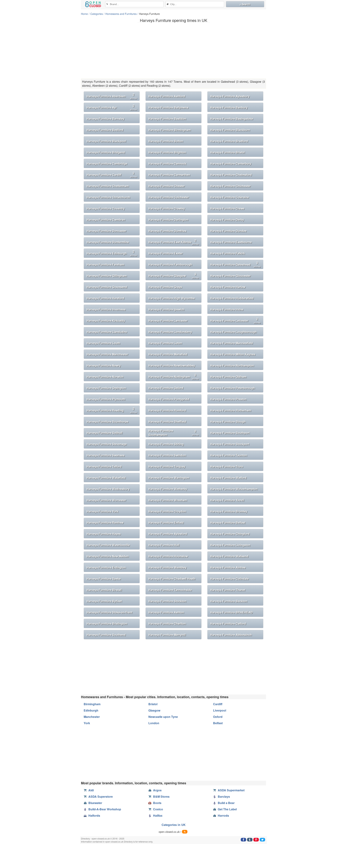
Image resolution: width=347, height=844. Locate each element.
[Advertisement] (173, 50)
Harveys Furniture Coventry (106, 208)
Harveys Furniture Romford (167, 410)
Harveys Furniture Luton (165, 343)
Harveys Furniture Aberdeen (112, 96)
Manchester (92, 717)
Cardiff (217, 704)
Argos (157, 790)
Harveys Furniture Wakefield (106, 478)
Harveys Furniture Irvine (226, 309)
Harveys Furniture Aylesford (167, 534)
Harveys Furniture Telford (104, 466)
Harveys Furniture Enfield (166, 522)
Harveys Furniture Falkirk (227, 253)
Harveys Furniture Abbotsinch (231, 635)
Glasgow (154, 710)
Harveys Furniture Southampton (173, 433)
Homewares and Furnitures (121, 14)
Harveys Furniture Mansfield (167, 354)
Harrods (223, 815)
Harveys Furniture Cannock (167, 163)
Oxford (217, 717)
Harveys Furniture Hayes (104, 534)
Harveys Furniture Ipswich (166, 309)
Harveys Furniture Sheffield (167, 421)
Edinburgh (91, 710)
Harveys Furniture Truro (226, 466)
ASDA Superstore (100, 796)
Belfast (218, 723)
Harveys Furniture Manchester (107, 354)
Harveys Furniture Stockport (229, 444)
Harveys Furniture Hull (163, 545)
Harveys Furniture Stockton (167, 601)
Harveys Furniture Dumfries (167, 231)
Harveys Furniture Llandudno (107, 332)
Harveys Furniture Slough (228, 421)
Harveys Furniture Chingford (230, 534)
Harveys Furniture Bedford (105, 130)
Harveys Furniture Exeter (165, 253)
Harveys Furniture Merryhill (167, 635)
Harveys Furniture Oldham (228, 377)
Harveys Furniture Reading (112, 410)
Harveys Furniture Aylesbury (230, 96)
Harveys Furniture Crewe (227, 208)
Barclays (224, 796)
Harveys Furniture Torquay (166, 466)
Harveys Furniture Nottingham (173, 376)
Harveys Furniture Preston (228, 399)
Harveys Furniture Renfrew (105, 522)
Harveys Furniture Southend (106, 635)
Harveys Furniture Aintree (228, 567)
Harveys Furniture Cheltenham (108, 186)
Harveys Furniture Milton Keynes (232, 354)
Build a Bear (226, 803)
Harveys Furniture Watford (228, 478)
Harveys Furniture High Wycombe (171, 298)
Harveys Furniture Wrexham (167, 500)
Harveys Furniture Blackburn (230, 130)
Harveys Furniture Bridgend (106, 152)
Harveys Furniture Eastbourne (231, 242)
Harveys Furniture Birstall (104, 590)
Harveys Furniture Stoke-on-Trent (109, 612)
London (153, 723)
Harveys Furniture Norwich (105, 377)
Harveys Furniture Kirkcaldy (106, 320)
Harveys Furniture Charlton (167, 623)
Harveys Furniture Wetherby (167, 489)
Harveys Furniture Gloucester (230, 276)
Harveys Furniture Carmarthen (169, 175)
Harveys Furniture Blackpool (106, 141)
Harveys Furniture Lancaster (168, 320)
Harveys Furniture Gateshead (235, 264)
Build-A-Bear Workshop (104, 809)
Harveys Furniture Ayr (112, 107)
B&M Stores (161, 796)
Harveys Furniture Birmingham (169, 130)
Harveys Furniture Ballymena (168, 107)
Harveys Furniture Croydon (167, 511)
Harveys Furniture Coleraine (229, 197)
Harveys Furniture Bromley (228, 511)
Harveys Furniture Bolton (165, 141)
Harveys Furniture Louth (103, 343)
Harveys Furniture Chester (166, 186)
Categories (96, 14)
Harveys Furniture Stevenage (107, 444)
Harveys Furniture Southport (230, 433)
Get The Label (227, 809)
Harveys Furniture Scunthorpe (107, 421)
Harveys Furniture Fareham (105, 264)
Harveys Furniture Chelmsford (231, 175)
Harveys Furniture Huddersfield (232, 298)
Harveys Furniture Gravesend (107, 287)
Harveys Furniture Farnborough (170, 264)
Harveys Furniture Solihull (104, 433)
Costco (158, 809)
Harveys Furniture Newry (104, 365)
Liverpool (219, 710)
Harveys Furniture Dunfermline (108, 242)
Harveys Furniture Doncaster (106, 231)
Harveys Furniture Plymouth (106, 399)
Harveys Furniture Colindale (229, 579)
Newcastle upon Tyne (163, 717)
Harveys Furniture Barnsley (105, 119)
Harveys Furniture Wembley (167, 567)
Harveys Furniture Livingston (230, 545)
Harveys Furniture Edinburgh (112, 253)
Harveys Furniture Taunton (228, 455)
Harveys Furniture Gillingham (107, 276)
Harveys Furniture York (102, 511)
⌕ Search (245, 4)
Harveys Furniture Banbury (229, 107)
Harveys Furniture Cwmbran (106, 220)
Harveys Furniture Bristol (227, 152)
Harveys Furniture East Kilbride (173, 242)
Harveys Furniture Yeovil (227, 500)
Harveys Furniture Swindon (167, 455)
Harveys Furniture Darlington (168, 220)
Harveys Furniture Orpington (106, 388)
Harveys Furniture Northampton (232, 365)
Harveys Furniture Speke (104, 579)
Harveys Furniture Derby (227, 220)
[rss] (184, 832)
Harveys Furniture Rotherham (230, 410)
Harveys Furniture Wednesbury (108, 489)
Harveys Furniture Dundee (228, 231)
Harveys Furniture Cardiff (112, 174)
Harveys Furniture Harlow (227, 287)
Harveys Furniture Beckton (228, 601)
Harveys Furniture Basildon (167, 119)
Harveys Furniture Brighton (167, 152)
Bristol (152, 704)
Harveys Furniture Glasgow (173, 275)
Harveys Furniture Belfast (227, 522)
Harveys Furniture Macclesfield (231, 343)
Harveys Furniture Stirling (166, 444)
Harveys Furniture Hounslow (168, 556)
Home (84, 14)
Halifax (157, 815)
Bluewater (95, 803)
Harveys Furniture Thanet (227, 590)
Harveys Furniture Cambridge (107, 163)
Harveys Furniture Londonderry (170, 332)
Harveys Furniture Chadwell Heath (171, 579)
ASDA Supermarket (231, 790)
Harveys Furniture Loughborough (233, 332)
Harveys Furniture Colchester (168, 197)
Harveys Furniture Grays (165, 287)
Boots (157, 803)
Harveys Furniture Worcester (106, 500)
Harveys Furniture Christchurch (108, 197)
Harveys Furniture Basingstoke (231, 119)
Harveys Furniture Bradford (229, 141)
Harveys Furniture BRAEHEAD (231, 612)
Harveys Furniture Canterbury (230, 163)
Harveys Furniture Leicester (235, 320)
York (87, 723)
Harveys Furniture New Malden (108, 556)
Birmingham (92, 704)
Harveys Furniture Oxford (165, 388)
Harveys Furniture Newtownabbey (171, 365)
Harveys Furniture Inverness (106, 309)
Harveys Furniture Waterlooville (108, 545)
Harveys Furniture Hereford (105, 298)
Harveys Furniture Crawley (166, 208)
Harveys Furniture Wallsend (229, 556)
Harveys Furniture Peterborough (232, 388)
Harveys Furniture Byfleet (104, 601)
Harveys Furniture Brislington (107, 623)
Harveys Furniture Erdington (106, 567)
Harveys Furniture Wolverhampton (234, 489)
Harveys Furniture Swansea (106, 455)
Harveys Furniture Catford (228, 623)
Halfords (94, 815)
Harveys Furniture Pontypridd (168, 399)
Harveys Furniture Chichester (230, 186)
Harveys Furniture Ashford (166, 96)
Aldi (91, 790)
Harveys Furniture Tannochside (170, 590)
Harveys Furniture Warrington (168, 478)
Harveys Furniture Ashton (166, 612)
